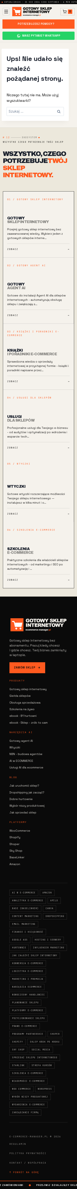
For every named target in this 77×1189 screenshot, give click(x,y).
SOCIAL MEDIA (41, 1049)
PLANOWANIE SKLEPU (25, 1002)
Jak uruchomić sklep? (24, 785)
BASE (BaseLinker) (25, 908)
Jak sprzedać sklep (22, 812)
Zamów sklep (27, 667)
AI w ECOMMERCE (21, 761)
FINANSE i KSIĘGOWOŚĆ (27, 932)
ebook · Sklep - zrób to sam (28, 722)
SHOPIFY (17, 1041)
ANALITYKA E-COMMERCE (27, 900)
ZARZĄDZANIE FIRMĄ (25, 1112)
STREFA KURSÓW (42, 1065)
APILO (54, 900)
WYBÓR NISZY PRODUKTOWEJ (30, 1096)
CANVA (49, 908)
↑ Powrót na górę (24, 1172)
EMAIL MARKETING (24, 924)
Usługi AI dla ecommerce (26, 767)
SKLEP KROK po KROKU (45, 1041)
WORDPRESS (45, 1089)
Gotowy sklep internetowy (28, 689)
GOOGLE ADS (20, 939)
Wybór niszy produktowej (27, 805)
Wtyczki (14, 747)
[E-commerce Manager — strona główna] (32, 11)
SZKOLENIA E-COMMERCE (27, 1073)
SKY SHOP (18, 1049)
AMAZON (47, 892)
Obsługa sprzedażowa (24, 702)
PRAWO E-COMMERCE (24, 1026)
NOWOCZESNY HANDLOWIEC (28, 994)
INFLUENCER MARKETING (48, 947)
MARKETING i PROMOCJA (27, 979)
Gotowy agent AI (21, 741)
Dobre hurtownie (21, 799)
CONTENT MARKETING (25, 916)
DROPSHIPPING (55, 916)
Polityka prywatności (27, 1153)
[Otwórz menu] (6, 11)
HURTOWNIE (19, 947)
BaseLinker (16, 857)
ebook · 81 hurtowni (23, 716)
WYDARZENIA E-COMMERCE (28, 1104)
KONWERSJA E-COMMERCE (27, 963)
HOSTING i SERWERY (48, 939)
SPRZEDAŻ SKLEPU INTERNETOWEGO (34, 1057)
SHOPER (55, 1034)
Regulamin (17, 1144)
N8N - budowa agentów (25, 754)
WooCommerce (19, 830)
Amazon (14, 864)
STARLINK (18, 1065)
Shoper (14, 844)
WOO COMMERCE (21, 1089)
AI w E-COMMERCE (24, 892)
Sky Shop (15, 851)
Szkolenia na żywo (21, 709)
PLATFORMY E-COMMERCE (27, 1010)
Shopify (14, 837)
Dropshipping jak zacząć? (26, 792)
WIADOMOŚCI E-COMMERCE (28, 1081)
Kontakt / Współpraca (27, 1162)
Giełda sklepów (20, 696)
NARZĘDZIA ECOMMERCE (27, 987)
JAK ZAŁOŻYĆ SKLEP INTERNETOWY (34, 955)
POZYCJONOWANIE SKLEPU (28, 1018)
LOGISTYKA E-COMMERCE (27, 971)
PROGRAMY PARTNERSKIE (27, 1034)
